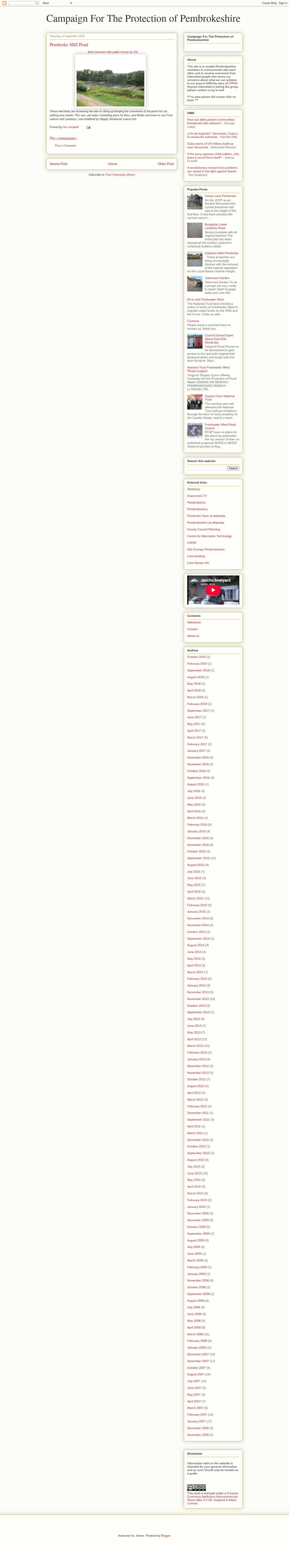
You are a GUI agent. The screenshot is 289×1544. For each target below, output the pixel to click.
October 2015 (196, 851)
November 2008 (198, 1280)
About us (193, 635)
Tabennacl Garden (217, 278)
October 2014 (196, 932)
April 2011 (194, 1126)
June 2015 (194, 878)
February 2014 (197, 978)
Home (112, 164)
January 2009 (196, 1274)
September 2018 (198, 670)
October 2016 (196, 771)
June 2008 (194, 1314)
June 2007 (194, 1387)
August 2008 (195, 1300)
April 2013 (194, 1039)
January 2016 (196, 831)
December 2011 (198, 1112)
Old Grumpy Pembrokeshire (206, 549)
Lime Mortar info (198, 563)
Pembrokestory (197, 509)
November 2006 (198, 1434)
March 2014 (195, 972)
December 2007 (198, 1354)
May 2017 (194, 724)
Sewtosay (193, 489)
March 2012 (195, 1099)
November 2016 (198, 764)
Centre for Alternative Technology (209, 536)
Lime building (196, 556)
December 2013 (198, 992)
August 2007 (195, 1374)
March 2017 (195, 737)
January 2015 (196, 911)
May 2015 (194, 885)
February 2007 (197, 1414)
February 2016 (197, 824)
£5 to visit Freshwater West (205, 299)
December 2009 (198, 1213)
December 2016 (198, 757)
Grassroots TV (197, 495)
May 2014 (194, 958)
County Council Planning (203, 529)
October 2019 (196, 657)
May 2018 (194, 683)
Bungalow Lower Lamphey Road (216, 226)
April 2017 (194, 730)
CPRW (232, 83)
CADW (191, 542)
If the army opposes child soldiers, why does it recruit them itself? (213, 155)
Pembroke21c (196, 502)
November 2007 (198, 1361)
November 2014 (198, 925)
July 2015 (193, 871)
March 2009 (195, 1260)
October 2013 (196, 1005)
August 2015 (195, 864)
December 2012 (198, 1066)
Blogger (165, 1535)
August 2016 (195, 784)
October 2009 (196, 1227)
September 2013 (198, 1012)
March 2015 (195, 898)
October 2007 (196, 1367)
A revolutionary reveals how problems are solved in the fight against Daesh (212, 169)
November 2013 (198, 999)
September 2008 (198, 1294)
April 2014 (194, 965)
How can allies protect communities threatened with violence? (210, 121)
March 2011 (195, 1133)
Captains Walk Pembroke (221, 253)
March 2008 (195, 1334)
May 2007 (194, 1394)
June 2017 (194, 717)
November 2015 (198, 844)
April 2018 (194, 690)
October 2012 (196, 1079)
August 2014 (195, 945)
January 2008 (196, 1347)
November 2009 (198, 1220)
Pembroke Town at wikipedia (206, 515)
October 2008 (196, 1287)
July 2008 (193, 1307)
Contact (192, 629)
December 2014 (198, 918)
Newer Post (58, 164)
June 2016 (194, 797)
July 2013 (193, 1019)
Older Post (166, 164)
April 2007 (194, 1401)
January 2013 (196, 1059)
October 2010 (196, 1146)
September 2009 (198, 1233)
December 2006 (198, 1428)
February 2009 (197, 1267)
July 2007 (193, 1381)
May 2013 (194, 1032)
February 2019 (197, 663)
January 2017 (196, 750)
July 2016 (193, 791)
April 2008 (194, 1327)
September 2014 (198, 938)
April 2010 (194, 1186)
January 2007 (196, 1421)
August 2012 (195, 1086)
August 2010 (195, 1159)
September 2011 (198, 1119)
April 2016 (194, 811)
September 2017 (198, 710)
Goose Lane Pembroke (220, 196)
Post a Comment (65, 145)
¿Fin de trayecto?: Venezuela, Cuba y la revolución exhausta (212, 135)
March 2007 (195, 1407)
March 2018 (195, 697)
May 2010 (194, 1180)
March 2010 (195, 1193)
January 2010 (196, 1207)
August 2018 (195, 677)
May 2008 (194, 1320)
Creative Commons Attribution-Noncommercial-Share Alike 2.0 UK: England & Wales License (212, 1498)
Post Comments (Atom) (120, 174)
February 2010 (197, 1200)
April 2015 (194, 891)
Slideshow (194, 622)
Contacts (193, 321)
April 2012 (194, 1092)
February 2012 (197, 1106)
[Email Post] (88, 127)
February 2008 (197, 1340)
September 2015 (198, 858)
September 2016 (198, 777)
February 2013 (197, 1052)
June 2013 (194, 1025)
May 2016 (194, 804)
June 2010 (194, 1173)
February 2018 (197, 704)
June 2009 (194, 1253)
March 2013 (195, 1045)
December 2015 (198, 838)
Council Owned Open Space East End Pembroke (219, 339)
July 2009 (193, 1247)
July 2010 (193, 1166)
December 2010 (198, 1139)
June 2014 (194, 952)
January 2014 (196, 985)
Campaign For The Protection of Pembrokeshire (143, 17)
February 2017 (197, 744)
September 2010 (198, 1153)
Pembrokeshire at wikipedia (205, 522)
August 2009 (195, 1240)
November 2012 (198, 1072)
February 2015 (197, 905)
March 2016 (195, 817)
